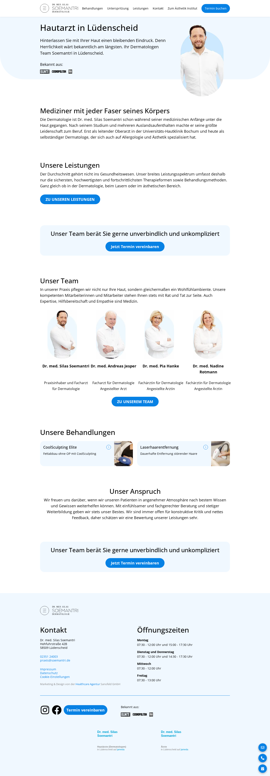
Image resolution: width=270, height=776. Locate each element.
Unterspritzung (118, 8)
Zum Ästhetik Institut (182, 8)
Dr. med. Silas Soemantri (107, 733)
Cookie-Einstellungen (55, 677)
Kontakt (158, 8)
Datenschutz (49, 673)
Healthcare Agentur (88, 684)
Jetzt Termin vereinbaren (135, 246)
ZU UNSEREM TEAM (135, 401)
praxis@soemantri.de (55, 660)
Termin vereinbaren (85, 710)
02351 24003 (49, 657)
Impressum (48, 669)
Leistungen (140, 8)
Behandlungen (92, 8)
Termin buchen (216, 8)
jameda (120, 749)
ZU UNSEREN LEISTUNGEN (70, 199)
